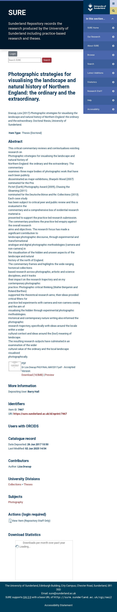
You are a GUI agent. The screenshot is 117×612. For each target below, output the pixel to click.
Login (13, 53)
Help (89, 100)
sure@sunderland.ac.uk (62, 593)
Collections (14, 484)
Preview (49, 374)
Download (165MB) (32, 374)
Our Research (93, 36)
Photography (15, 502)
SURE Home (93, 27)
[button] (10, 521)
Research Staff (94, 91)
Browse (91, 55)
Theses (28, 484)
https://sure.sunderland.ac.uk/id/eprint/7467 (40, 413)
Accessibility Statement (58, 605)
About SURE (93, 45)
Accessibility (93, 109)
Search (90, 64)
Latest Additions (95, 73)
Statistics (92, 82)
